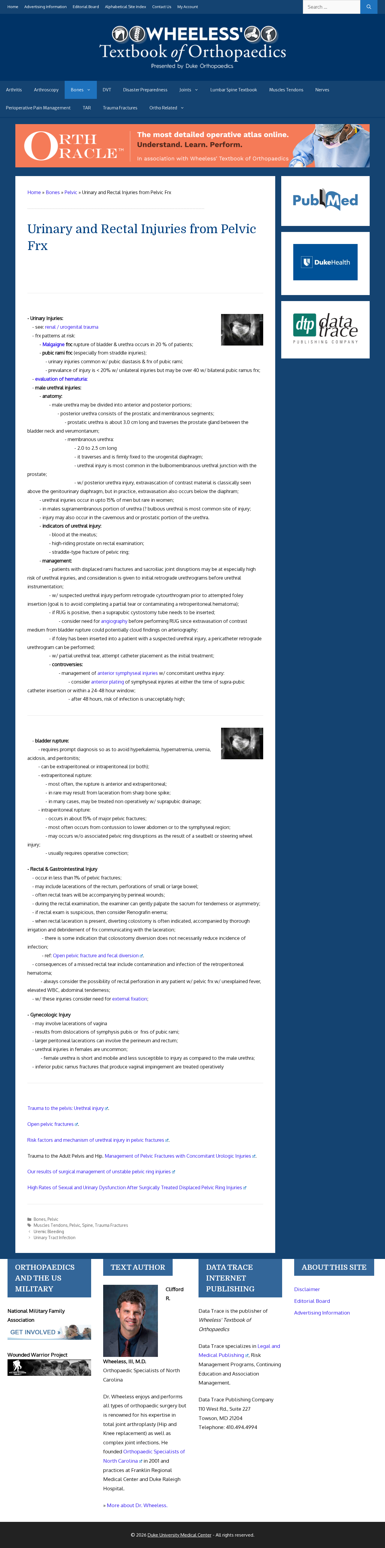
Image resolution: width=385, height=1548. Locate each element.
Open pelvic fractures (50, 1124)
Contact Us (161, 6)
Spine (87, 1225)
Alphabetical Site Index (125, 6)
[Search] (368, 7)
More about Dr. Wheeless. (137, 1505)
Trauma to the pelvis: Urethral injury (65, 1108)
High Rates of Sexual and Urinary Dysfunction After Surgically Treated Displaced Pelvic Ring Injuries (134, 1187)
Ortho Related (163, 108)
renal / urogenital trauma (71, 327)
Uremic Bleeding (49, 1231)
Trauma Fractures (120, 108)
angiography (114, 621)
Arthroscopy (46, 90)
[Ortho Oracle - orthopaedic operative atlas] (192, 166)
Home (13, 6)
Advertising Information (45, 6)
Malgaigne (53, 344)
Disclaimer (307, 1289)
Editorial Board (86, 6)
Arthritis (14, 90)
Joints (185, 90)
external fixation (129, 999)
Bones (77, 90)
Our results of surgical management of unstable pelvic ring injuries (99, 1172)
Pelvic (53, 1219)
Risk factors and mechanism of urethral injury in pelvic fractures (95, 1140)
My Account (187, 6)
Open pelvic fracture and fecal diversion (96, 955)
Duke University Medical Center (179, 1535)
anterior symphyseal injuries (127, 673)
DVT (107, 90)
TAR (87, 108)
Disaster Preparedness (145, 90)
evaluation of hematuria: (61, 379)
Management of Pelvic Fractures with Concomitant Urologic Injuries (178, 1156)
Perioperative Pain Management (38, 108)
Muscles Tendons (286, 90)
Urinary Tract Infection (54, 1237)
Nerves (322, 90)
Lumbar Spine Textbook (234, 90)
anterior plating (107, 682)
